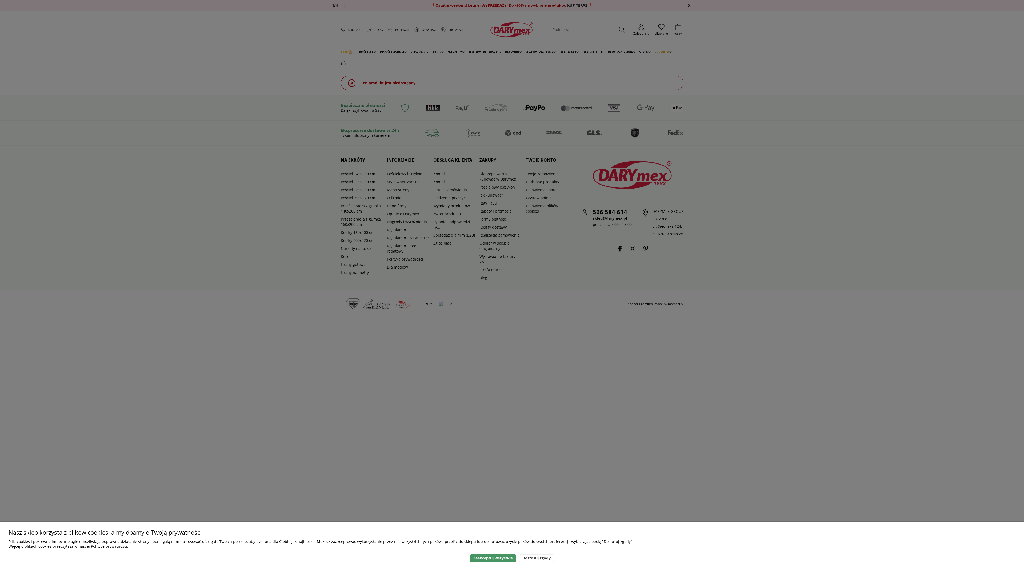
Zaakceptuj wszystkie (493, 558)
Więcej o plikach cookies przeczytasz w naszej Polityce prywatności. (68, 546)
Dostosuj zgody (536, 558)
